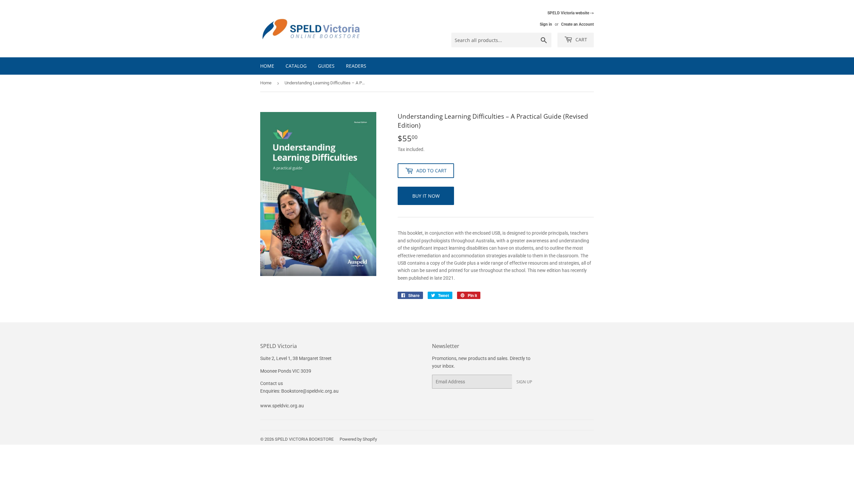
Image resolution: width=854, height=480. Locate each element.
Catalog (296, 66)
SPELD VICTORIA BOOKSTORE (304, 439)
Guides (326, 66)
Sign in (546, 24)
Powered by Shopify (358, 439)
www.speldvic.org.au (282, 405)
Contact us (271, 383)
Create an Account (577, 24)
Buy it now (426, 196)
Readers (356, 66)
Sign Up (524, 382)
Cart (580, 39)
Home (267, 66)
